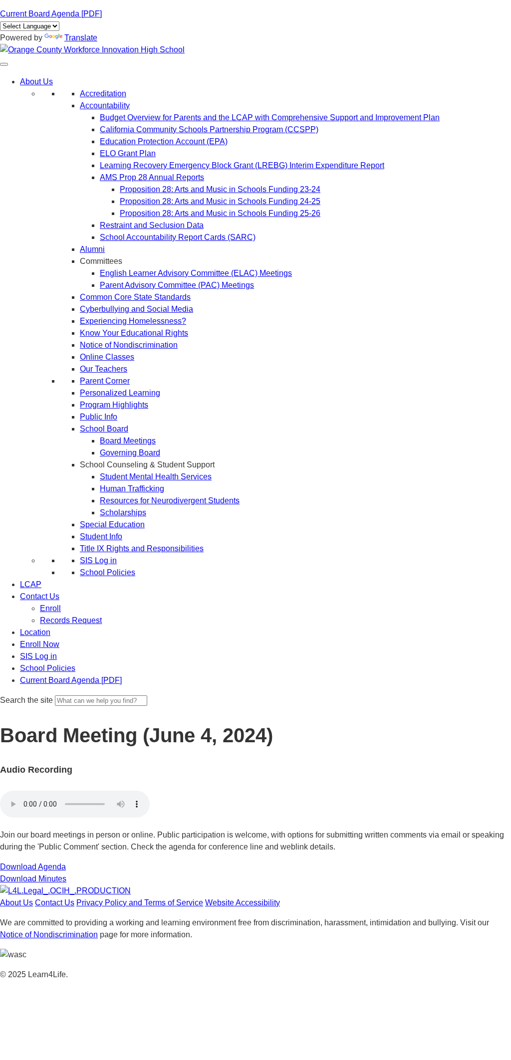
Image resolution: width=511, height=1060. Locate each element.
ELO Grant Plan (128, 153)
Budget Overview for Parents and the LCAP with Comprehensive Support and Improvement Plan (270, 117)
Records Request (71, 620)
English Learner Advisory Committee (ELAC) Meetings (196, 273)
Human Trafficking (132, 488)
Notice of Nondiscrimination (129, 345)
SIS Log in (98, 560)
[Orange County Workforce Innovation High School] (92, 49)
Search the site (26, 700)
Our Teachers (103, 369)
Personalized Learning (120, 393)
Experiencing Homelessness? (133, 321)
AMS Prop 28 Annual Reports (152, 177)
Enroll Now (39, 644)
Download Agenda (33, 866)
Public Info (98, 417)
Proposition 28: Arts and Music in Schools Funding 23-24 (220, 189)
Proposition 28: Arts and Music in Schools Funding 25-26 (220, 213)
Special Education (112, 524)
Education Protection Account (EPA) (164, 141)
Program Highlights (114, 405)
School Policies (107, 572)
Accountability (105, 105)
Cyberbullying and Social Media (136, 309)
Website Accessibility (242, 902)
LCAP (30, 584)
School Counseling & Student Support (147, 464)
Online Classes (107, 357)
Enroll (50, 608)
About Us (36, 81)
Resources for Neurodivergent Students (170, 500)
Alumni (92, 249)
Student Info (101, 536)
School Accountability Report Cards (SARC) (178, 237)
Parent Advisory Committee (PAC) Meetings (177, 285)
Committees (101, 261)
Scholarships (123, 512)
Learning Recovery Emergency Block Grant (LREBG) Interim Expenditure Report (242, 165)
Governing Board (130, 452)
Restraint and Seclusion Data (152, 225)
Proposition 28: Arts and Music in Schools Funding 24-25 (220, 201)
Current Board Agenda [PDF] (51, 13)
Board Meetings (128, 440)
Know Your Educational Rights (134, 333)
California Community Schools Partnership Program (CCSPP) (209, 129)
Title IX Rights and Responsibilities (142, 548)
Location (35, 632)
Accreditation (103, 93)
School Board (104, 428)
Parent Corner (105, 381)
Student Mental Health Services (156, 476)
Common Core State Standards (135, 297)
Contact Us (39, 596)
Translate (80, 37)
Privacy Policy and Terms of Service (139, 902)
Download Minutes (33, 878)
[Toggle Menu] (4, 64)
